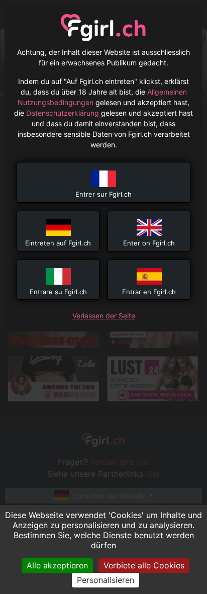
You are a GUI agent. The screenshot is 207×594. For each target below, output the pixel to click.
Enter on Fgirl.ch (149, 243)
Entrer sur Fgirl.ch (103, 194)
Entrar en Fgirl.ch (149, 292)
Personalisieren (105, 580)
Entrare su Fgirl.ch (58, 292)
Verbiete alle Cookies (144, 565)
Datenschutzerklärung (62, 113)
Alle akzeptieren (57, 565)
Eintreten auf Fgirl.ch (58, 243)
